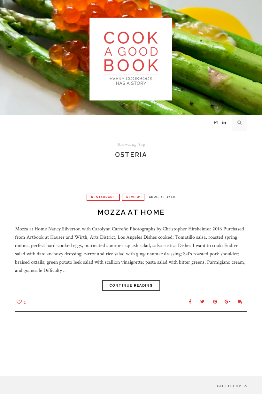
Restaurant (103, 197)
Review (133, 197)
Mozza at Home (131, 212)
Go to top (230, 386)
